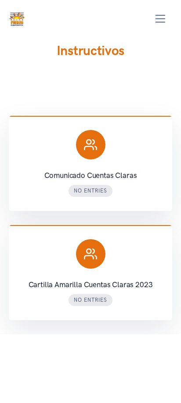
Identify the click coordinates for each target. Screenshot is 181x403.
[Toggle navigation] (160, 18)
